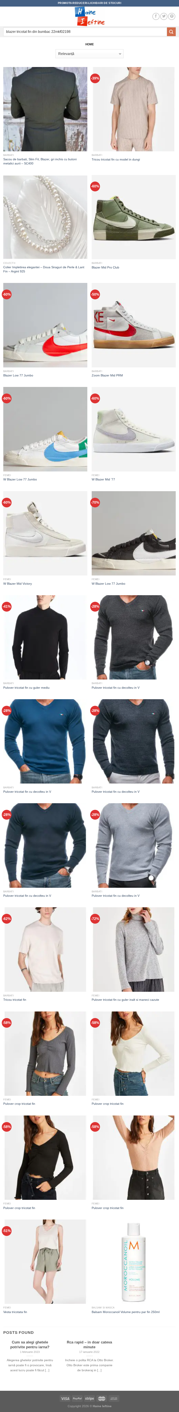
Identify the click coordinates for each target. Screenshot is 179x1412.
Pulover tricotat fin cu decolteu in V (115, 687)
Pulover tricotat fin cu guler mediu (26, 687)
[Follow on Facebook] (156, 16)
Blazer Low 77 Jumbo (18, 375)
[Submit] (171, 31)
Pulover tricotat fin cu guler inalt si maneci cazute (125, 999)
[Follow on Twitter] (163, 16)
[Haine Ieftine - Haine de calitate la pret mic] (89, 16)
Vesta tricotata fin (15, 1312)
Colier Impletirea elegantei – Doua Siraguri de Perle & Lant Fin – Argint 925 (43, 269)
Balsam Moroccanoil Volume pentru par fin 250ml (126, 1312)
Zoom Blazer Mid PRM (107, 375)
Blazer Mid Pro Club (105, 267)
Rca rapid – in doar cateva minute (89, 1344)
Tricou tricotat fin (14, 999)
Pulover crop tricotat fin (19, 1103)
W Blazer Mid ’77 (103, 479)
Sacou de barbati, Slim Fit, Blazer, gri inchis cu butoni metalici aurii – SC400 (40, 161)
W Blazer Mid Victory (17, 583)
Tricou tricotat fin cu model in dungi (116, 159)
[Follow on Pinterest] (171, 16)
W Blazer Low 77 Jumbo (20, 479)
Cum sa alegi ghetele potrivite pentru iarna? (29, 1344)
